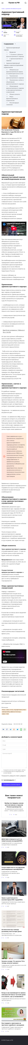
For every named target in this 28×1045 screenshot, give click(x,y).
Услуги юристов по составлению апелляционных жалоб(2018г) (13, 868)
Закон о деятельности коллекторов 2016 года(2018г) (12, 899)
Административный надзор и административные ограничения (13, 65)
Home (3, 8)
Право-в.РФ (14, 3)
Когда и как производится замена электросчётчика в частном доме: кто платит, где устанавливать (14, 994)
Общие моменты (14, 94)
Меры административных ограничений (12, 98)
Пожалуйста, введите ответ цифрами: (14, 776)
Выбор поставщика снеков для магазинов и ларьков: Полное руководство (14, 805)
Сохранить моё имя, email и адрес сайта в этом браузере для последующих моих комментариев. (14, 771)
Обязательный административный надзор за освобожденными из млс (14, 71)
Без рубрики (7, 25)
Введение (12, 52)
